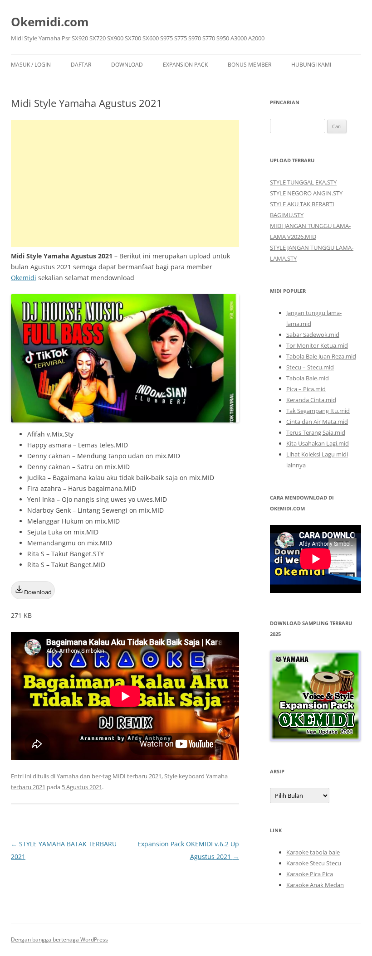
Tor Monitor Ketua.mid (317, 345)
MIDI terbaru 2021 (137, 776)
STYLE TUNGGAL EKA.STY (303, 182)
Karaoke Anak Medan (315, 885)
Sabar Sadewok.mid (312, 334)
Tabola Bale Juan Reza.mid (321, 356)
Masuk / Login (31, 64)
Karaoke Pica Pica (309, 874)
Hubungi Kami (311, 64)
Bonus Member (249, 64)
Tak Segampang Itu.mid (318, 411)
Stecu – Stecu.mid (310, 367)
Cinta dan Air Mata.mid (317, 421)
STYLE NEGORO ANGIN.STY (306, 193)
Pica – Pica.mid (306, 389)
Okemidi (23, 277)
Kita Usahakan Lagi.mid (317, 443)
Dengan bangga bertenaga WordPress (59, 939)
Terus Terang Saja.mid (315, 432)
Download (127, 64)
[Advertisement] (125, 183)
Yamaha (67, 776)
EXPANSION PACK (185, 64)
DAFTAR (81, 64)
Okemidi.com (50, 22)
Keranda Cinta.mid (311, 400)
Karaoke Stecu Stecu (313, 863)
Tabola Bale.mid (307, 378)
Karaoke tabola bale (313, 852)
